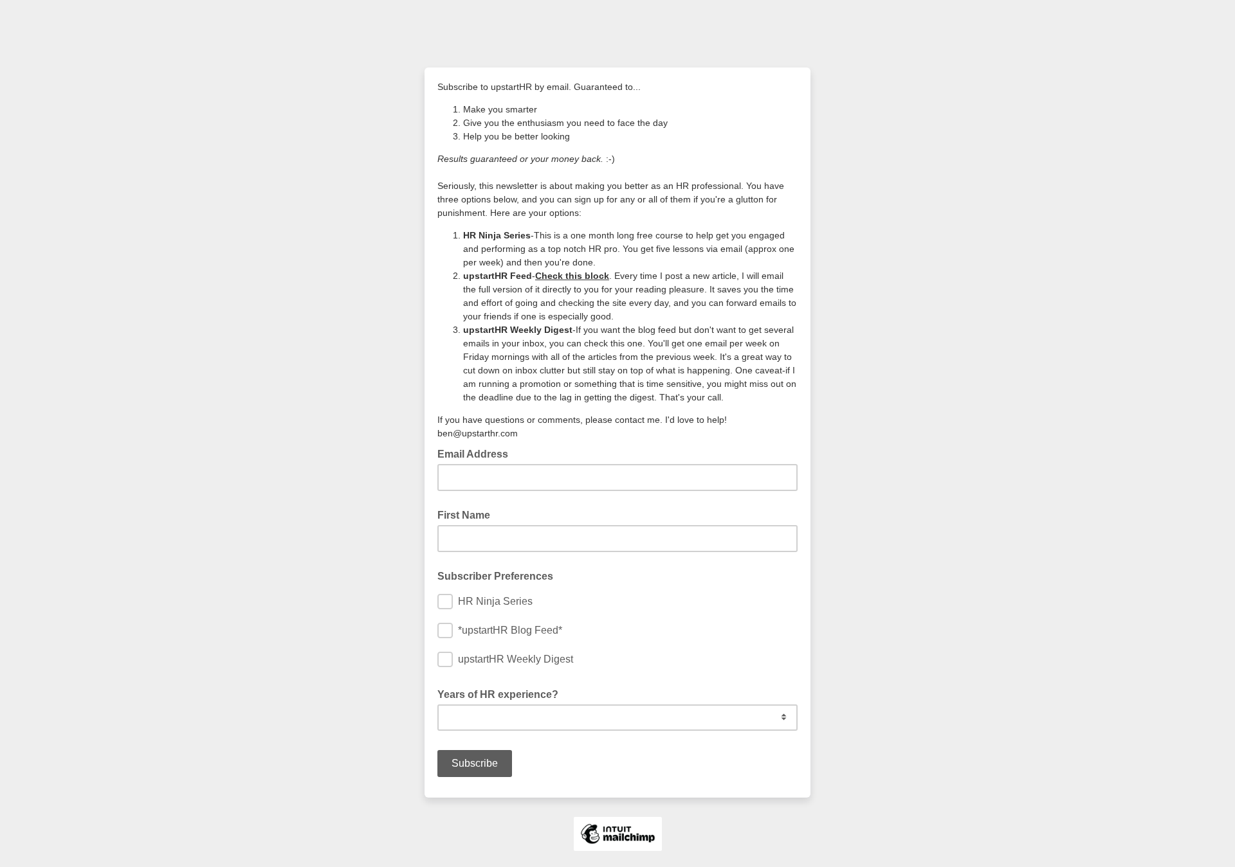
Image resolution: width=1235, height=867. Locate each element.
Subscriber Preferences (495, 576)
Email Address (476, 453)
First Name (463, 515)
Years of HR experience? (497, 694)
